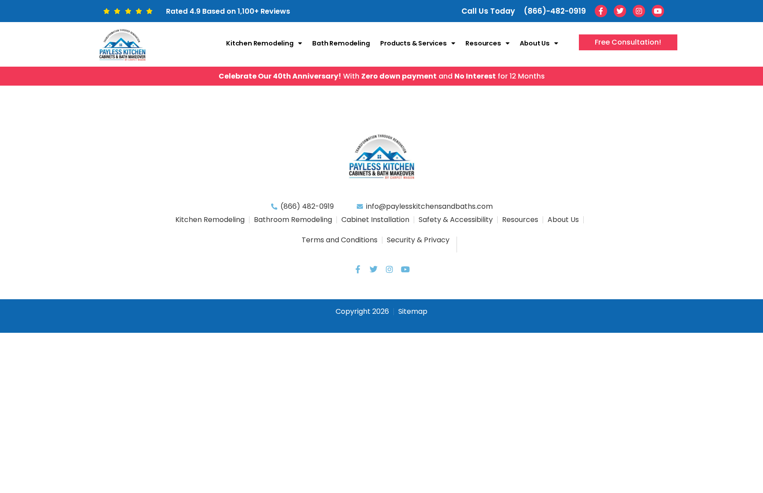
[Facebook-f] (601, 11)
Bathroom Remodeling (293, 220)
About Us (534, 43)
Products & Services (413, 43)
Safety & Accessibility (456, 220)
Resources (483, 43)
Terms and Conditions (340, 240)
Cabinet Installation (375, 220)
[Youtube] (658, 11)
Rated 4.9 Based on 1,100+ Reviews (228, 11)
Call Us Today (488, 11)
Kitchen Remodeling (259, 43)
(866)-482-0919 (555, 11)
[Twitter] (620, 11)
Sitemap (412, 311)
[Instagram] (639, 11)
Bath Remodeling (341, 43)
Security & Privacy (418, 240)
